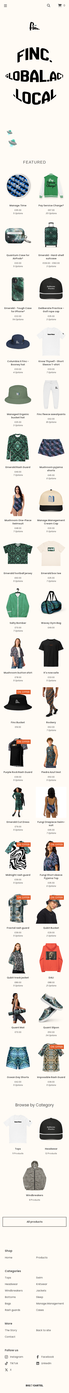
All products (35, 1222)
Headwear (11, 1284)
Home (8, 1257)
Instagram (16, 1357)
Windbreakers (14, 1290)
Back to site (43, 1330)
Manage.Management (50, 1303)
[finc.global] (34, 26)
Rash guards (12, 1310)
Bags (8, 1303)
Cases (40, 1310)
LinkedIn (46, 1363)
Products (41, 1257)
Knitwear (41, 1284)
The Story (11, 1330)
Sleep (39, 1297)
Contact (10, 1337)
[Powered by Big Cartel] (34, 1385)
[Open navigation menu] (5, 6)
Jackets (41, 1290)
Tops (8, 1277)
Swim (39, 1277)
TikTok (14, 1363)
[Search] (49, 6)
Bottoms (10, 1297)
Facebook (47, 1357)
